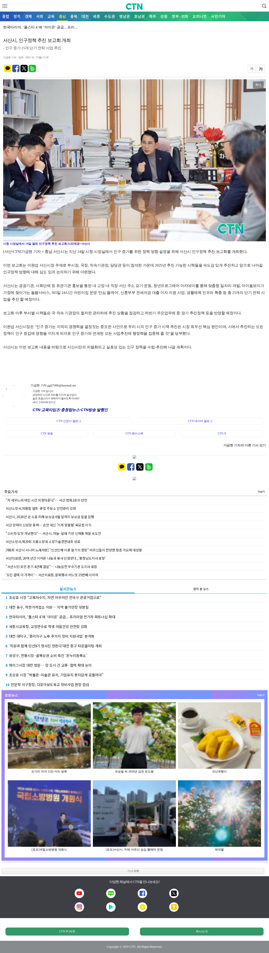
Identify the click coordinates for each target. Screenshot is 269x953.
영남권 (124, 16)
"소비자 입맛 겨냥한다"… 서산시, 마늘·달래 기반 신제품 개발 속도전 (53, 533)
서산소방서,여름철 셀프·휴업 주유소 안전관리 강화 (41, 508)
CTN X (222, 433)
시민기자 (218, 16)
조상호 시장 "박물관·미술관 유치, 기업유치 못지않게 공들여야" (54, 674)
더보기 (261, 491)
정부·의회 (180, 16)
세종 (96, 16)
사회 (39, 16)
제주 (152, 16)
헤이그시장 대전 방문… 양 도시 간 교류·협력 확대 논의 (48, 665)
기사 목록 (133, 871)
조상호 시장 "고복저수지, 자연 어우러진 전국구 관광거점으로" (53, 597)
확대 (258, 84)
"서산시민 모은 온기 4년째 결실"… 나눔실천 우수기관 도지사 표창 (51, 566)
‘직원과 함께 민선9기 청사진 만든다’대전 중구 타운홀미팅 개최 (53, 645)
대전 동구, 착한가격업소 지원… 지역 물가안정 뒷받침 (47, 607)
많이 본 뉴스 (201, 589)
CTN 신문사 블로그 (69, 421)
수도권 (109, 16)
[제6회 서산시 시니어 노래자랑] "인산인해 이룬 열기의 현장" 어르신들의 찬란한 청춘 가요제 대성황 (74, 549)
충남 (62, 16)
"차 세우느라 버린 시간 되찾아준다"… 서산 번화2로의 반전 (46, 500)
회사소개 (202, 931)
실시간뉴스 (68, 588)
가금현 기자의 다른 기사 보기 (244, 445)
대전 (85, 16)
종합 (5, 16)
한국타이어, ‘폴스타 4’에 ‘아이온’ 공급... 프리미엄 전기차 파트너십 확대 (60, 616)
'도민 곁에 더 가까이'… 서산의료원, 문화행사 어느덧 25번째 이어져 (52, 574)
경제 (28, 16)
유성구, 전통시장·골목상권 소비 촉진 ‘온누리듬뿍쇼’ (46, 655)
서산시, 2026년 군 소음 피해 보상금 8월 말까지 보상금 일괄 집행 (50, 516)
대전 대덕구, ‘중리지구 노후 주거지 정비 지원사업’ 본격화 (49, 636)
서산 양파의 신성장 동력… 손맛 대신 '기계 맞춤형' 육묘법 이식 (48, 524)
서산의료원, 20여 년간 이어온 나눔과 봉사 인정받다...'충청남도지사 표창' (55, 558)
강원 (163, 16)
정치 (17, 16)
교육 (51, 16)
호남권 (139, 16)
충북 (73, 16)
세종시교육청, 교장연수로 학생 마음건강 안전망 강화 (46, 626)
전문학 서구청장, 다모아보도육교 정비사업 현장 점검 (47, 684)
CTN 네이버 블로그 (200, 421)
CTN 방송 (47, 433)
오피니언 (200, 16)
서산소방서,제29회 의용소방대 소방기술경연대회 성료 (43, 541)
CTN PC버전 (67, 931)
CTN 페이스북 (134, 433)
